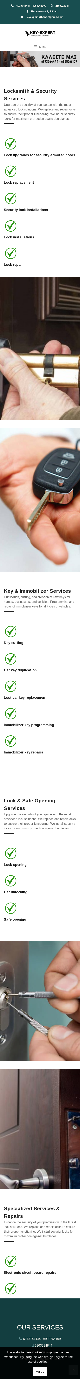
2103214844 (62, 5)
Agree (40, 1371)
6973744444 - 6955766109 (31, 5)
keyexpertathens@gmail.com (44, 17)
